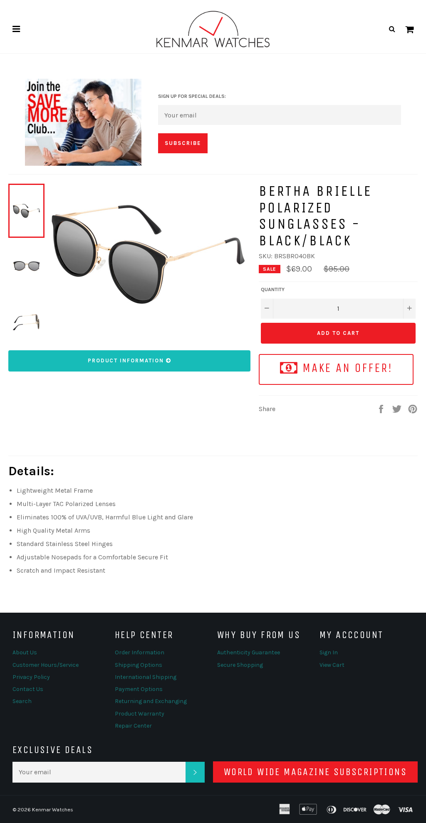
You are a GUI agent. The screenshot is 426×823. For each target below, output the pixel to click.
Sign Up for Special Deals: (192, 96)
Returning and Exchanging (151, 701)
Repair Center (133, 725)
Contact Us (27, 689)
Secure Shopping (240, 664)
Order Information (139, 652)
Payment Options (139, 689)
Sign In (329, 652)
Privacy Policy (31, 677)
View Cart (332, 664)
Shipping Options (138, 664)
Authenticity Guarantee (248, 652)
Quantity (273, 289)
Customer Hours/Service (45, 664)
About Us (24, 652)
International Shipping (145, 677)
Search (22, 701)
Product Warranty (139, 713)
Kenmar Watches (52, 809)
